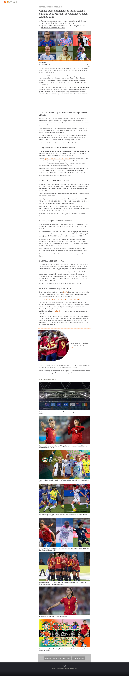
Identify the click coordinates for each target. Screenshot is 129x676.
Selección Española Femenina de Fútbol (57, 658)
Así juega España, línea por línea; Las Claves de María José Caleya (60, 299)
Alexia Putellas (56, 311)
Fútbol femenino (79, 658)
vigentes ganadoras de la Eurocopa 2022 (57, 159)
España (65, 292)
